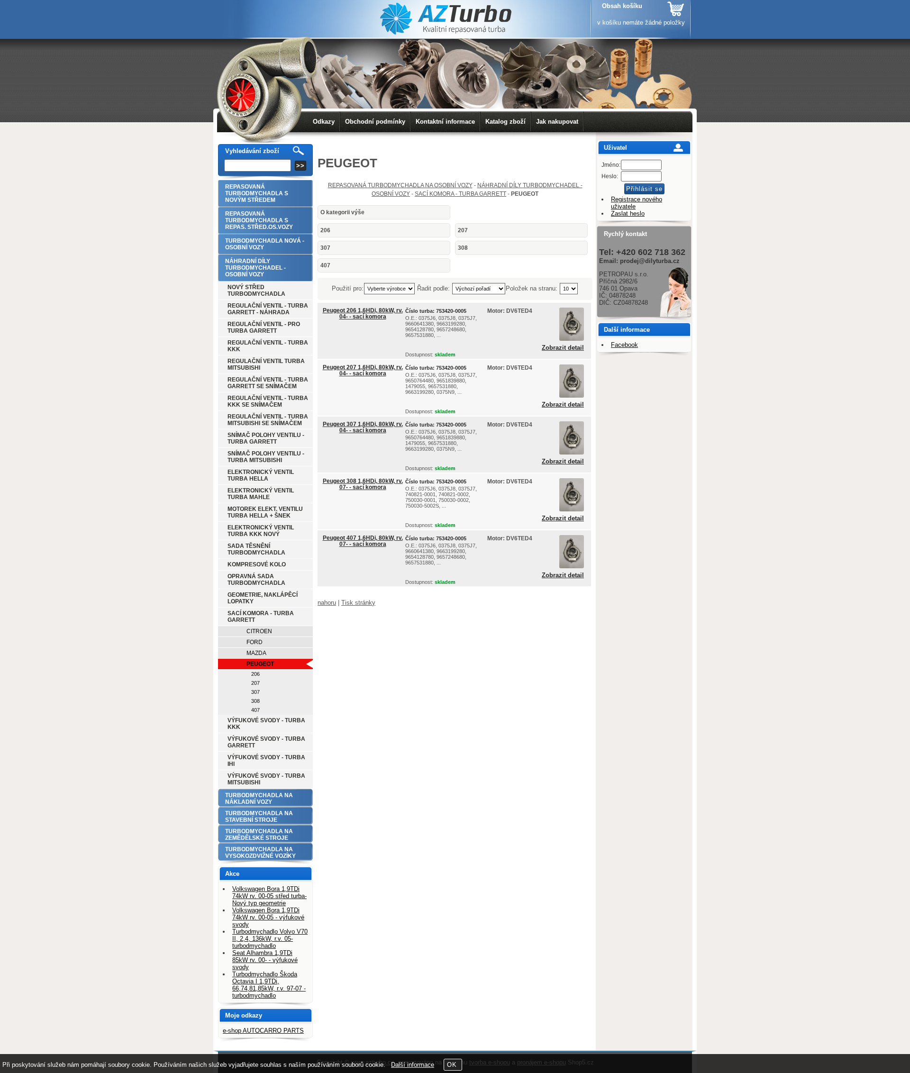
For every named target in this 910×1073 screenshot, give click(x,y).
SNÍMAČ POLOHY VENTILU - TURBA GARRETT (266, 438)
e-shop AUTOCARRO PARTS (263, 1030)
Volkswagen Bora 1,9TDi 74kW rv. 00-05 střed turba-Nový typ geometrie (269, 896)
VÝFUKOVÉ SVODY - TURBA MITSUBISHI (266, 779)
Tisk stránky (358, 602)
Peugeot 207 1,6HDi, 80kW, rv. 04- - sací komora (363, 370)
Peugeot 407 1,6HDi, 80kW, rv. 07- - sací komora (363, 541)
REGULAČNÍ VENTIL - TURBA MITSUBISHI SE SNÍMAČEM (268, 420)
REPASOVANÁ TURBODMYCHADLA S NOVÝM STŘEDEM (256, 193)
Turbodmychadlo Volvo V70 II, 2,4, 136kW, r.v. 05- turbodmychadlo (270, 938)
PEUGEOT (260, 664)
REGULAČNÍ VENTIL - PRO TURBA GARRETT (264, 327)
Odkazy (324, 121)
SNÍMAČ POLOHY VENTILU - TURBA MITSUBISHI (266, 457)
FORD (254, 642)
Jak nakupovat (557, 121)
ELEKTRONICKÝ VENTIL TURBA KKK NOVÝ (261, 530)
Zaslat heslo (628, 213)
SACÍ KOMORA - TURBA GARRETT (460, 194)
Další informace (412, 1064)
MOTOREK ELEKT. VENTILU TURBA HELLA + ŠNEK (265, 512)
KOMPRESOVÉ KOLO (257, 564)
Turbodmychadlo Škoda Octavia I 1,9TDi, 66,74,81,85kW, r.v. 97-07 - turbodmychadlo (269, 985)
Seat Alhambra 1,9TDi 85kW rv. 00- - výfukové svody (265, 960)
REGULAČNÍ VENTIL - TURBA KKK (268, 346)
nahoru (327, 602)
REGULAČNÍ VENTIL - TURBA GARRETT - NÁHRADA (268, 309)
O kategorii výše (342, 212)
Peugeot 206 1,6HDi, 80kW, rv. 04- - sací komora (363, 313)
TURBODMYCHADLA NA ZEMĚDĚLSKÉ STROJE (259, 834)
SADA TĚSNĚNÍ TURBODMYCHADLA (256, 549)
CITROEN (259, 631)
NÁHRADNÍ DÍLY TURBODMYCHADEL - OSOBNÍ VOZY (255, 268)
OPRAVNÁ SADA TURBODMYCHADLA (256, 579)
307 (325, 248)
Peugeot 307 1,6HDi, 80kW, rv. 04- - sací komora (363, 427)
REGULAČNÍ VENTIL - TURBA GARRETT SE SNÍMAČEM (268, 383)
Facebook (624, 344)
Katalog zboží (505, 121)
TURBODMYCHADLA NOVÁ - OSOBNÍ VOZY (264, 244)
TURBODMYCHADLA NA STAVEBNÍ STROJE (259, 816)
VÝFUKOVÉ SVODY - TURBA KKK (266, 723)
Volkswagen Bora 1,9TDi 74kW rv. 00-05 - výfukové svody (268, 917)
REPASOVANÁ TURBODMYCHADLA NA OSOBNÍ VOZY (400, 185)
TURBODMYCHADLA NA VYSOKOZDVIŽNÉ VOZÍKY (260, 852)
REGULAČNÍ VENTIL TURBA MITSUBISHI (266, 364)
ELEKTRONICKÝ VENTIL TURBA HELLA (261, 475)
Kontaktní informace (445, 121)
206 (325, 230)
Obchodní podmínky (375, 121)
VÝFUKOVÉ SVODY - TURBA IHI (266, 760)
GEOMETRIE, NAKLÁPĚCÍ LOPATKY (263, 598)
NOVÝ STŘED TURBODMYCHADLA (256, 290)
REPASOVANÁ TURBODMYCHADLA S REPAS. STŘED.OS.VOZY (259, 220)
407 (325, 265)
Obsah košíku (622, 5)
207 (463, 230)
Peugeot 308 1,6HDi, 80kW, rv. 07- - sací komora (363, 484)
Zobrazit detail (563, 348)
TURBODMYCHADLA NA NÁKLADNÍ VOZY (259, 798)
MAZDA (256, 653)
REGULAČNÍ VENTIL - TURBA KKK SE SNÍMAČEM (268, 401)
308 (463, 248)
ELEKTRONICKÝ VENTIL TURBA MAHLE (261, 493)
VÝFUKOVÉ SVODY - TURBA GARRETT (266, 742)
